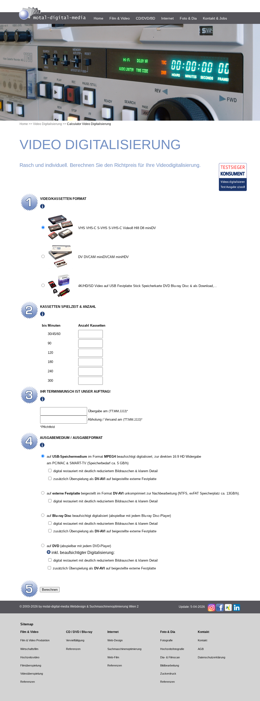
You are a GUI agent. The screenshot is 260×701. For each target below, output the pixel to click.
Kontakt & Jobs (215, 18)
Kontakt (202, 640)
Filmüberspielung (30, 665)
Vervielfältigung (75, 640)
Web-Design (115, 640)
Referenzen (73, 648)
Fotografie (166, 640)
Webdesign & (79, 606)
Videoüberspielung (31, 673)
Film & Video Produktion (35, 640)
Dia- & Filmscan (170, 657)
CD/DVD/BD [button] (145, 18)
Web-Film (113, 657)
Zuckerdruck (168, 673)
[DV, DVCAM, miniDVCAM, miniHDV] (60, 267)
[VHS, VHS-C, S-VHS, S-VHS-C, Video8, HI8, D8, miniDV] (60, 239)
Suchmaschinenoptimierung (124, 648)
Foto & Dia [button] (188, 18)
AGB (201, 648)
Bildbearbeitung (169, 665)
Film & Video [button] (119, 18)
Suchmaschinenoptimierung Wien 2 (114, 606)
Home (98, 18)
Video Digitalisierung (47, 124)
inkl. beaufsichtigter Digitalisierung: (83, 552)
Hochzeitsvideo (29, 657)
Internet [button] (167, 18)
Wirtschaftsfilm (29, 648)
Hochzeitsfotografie (172, 648)
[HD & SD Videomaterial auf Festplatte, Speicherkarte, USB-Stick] (60, 296)
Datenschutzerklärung (211, 657)
